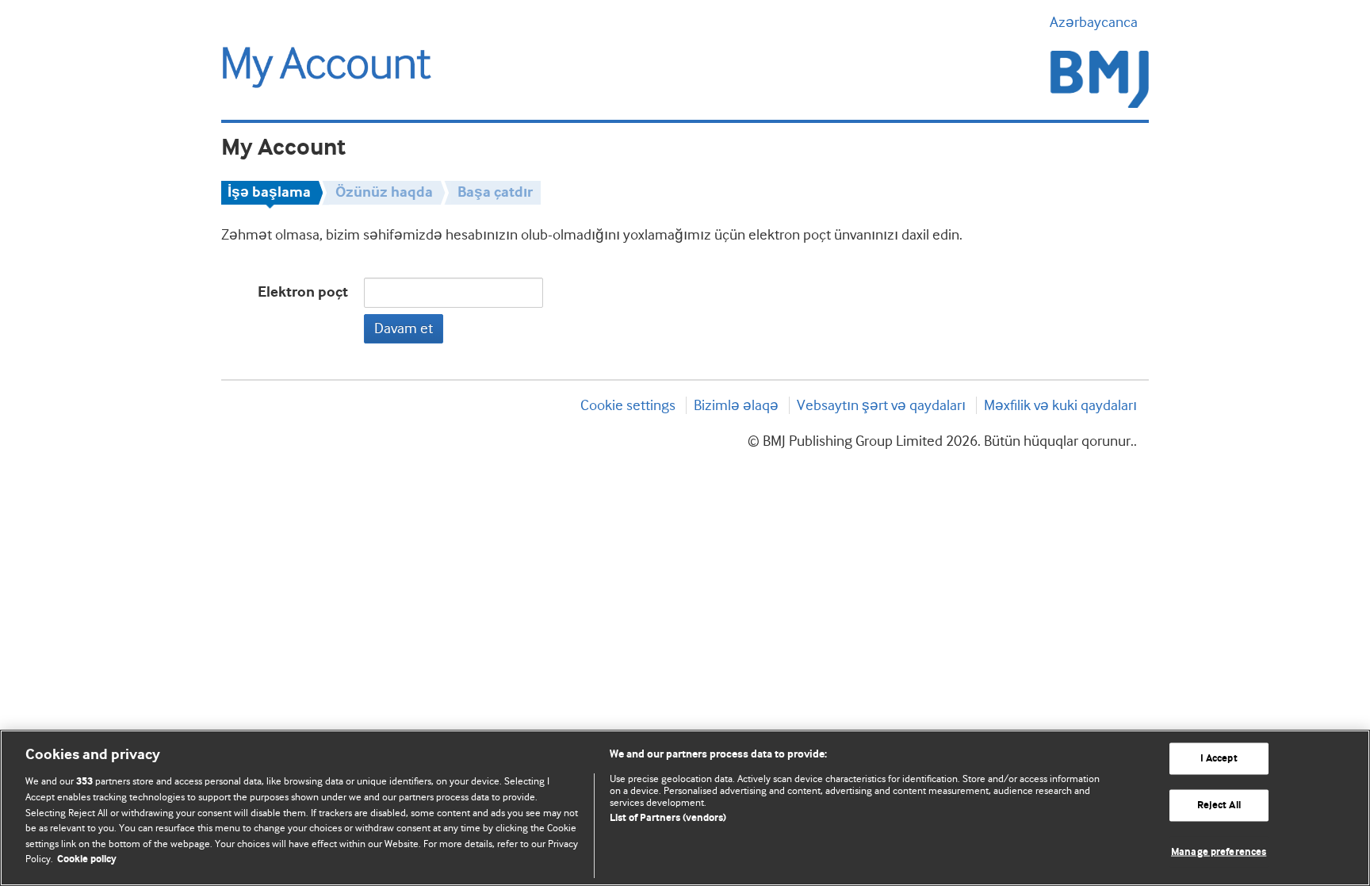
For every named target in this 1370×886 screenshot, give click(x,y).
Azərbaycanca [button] (1094, 22)
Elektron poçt (303, 292)
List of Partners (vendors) (668, 818)
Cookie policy (87, 859)
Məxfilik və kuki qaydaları (1060, 405)
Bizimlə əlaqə (736, 405)
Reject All (1219, 805)
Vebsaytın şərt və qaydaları (881, 405)
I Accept (1219, 759)
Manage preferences (1218, 851)
